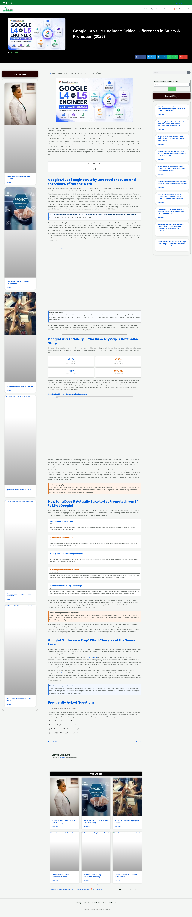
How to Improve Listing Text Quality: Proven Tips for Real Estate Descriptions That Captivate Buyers (171, 168)
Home (50, 73)
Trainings (78, 889)
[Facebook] (6, 3)
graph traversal (91, 657)
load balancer (63, 673)
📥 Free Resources (96, 889)
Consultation (85, 889)
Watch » (9, 182)
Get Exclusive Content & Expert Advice (166, 82)
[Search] (188, 72)
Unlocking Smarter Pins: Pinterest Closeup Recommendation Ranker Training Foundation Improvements (170, 196)
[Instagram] (11, 3)
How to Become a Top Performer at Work (19, 490)
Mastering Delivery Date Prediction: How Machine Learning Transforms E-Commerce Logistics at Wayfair (172, 123)
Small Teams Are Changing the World (20, 386)
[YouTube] (4, 3)
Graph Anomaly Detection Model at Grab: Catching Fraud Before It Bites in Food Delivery (171, 138)
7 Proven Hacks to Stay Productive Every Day (19, 595)
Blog (73, 889)
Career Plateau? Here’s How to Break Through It (19, 177)
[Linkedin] (9, 3)
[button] (188, 9)
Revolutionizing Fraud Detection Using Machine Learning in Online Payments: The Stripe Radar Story (171, 211)
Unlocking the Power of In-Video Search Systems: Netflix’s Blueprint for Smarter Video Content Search (171, 108)
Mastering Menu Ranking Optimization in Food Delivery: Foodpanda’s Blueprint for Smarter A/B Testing (172, 243)
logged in (62, 757)
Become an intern (56, 889)
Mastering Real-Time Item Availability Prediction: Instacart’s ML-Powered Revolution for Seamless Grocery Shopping (171, 227)
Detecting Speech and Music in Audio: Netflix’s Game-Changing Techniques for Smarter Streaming (172, 153)
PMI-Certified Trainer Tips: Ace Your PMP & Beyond (19, 282)
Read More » (161, 114)
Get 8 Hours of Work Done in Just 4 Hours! (19, 699)
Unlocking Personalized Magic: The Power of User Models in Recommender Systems (172, 182)
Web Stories (66, 889)
